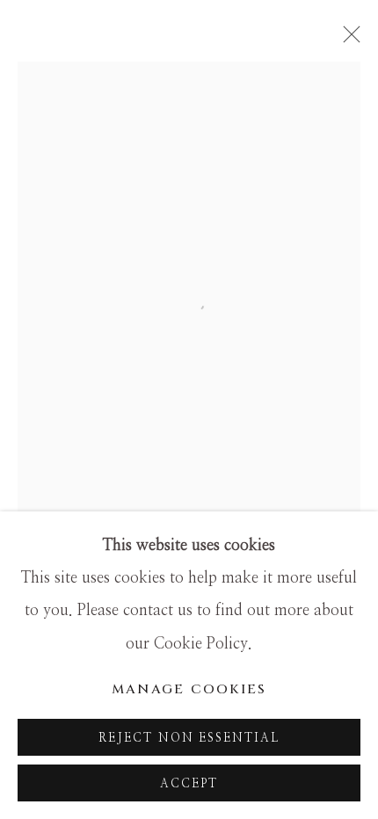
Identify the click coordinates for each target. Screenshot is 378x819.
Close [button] (347, 39)
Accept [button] (189, 784)
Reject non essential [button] (189, 738)
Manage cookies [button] (189, 689)
